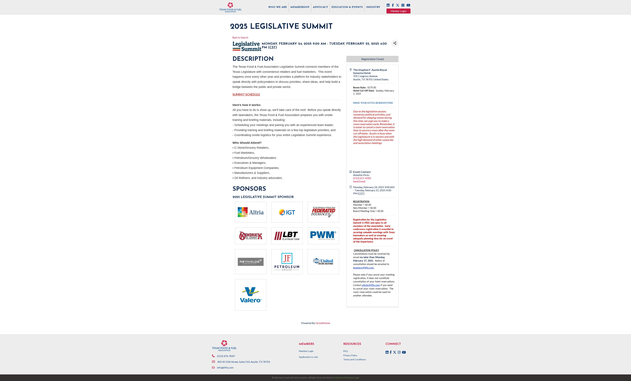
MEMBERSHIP (299, 7)
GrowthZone (323, 322)
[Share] (394, 43)
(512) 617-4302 (362, 178)
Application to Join (308, 357)
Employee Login (352, 377)
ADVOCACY (320, 7)
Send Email (359, 181)
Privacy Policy (350, 355)
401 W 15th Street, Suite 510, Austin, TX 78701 (244, 361)
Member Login (306, 351)
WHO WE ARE (277, 7)
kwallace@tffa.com (363, 268)
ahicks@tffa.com (371, 285)
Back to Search (240, 37)
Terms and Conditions (354, 359)
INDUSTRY (373, 7)
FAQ (345, 351)
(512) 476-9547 (226, 356)
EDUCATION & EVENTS (347, 7)
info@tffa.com (225, 367)
